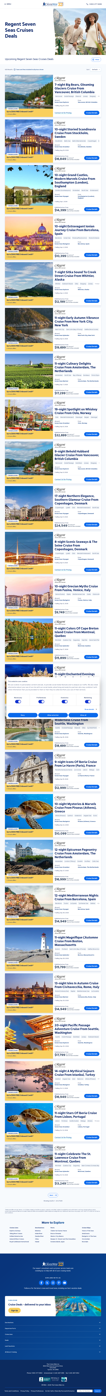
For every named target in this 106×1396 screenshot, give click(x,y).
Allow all (83, 715)
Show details (89, 709)
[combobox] (95, 69)
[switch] (41, 701)
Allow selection (53, 715)
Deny (23, 715)
